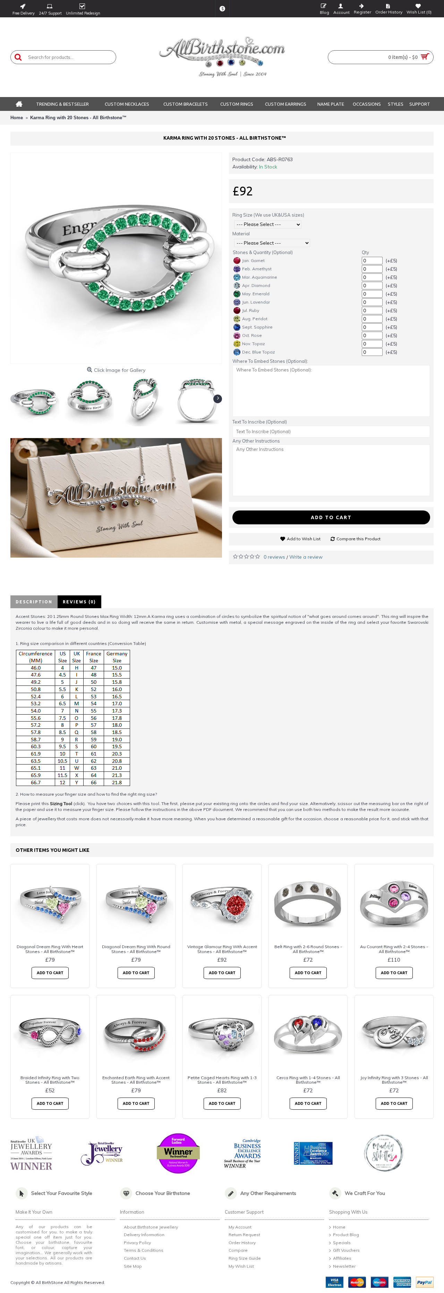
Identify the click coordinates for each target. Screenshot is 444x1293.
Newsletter (344, 1266)
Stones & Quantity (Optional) (263, 252)
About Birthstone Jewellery (151, 1227)
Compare (238, 1250)
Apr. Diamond (256, 285)
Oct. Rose (252, 335)
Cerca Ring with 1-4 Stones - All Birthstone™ (308, 1080)
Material (241, 233)
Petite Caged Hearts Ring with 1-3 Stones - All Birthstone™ (222, 1080)
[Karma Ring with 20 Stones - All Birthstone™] (116, 258)
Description (34, 602)
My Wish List (241, 1266)
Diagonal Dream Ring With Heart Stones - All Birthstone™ (50, 949)
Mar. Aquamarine (259, 277)
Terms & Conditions (143, 1250)
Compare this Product (358, 538)
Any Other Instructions (256, 441)
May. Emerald (256, 293)
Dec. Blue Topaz (258, 352)
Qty (365, 252)
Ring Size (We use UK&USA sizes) (268, 215)
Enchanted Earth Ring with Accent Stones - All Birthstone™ (136, 1080)
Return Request (244, 1235)
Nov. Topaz (253, 343)
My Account (240, 1227)
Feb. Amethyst (257, 268)
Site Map (133, 1266)
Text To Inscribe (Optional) (259, 422)
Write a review (306, 557)
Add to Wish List (304, 538)
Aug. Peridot (254, 318)
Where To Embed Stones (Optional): (270, 361)
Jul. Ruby (250, 310)
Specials (342, 1242)
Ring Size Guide (245, 1258)
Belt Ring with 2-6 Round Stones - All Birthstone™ (308, 949)
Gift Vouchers (346, 1250)
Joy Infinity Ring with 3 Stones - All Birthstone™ (394, 1080)
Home (339, 1227)
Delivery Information (144, 1235)
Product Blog (346, 1235)
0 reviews (274, 557)
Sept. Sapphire (257, 327)
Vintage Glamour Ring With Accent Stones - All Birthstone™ (222, 949)
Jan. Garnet (253, 260)
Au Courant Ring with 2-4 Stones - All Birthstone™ (394, 949)
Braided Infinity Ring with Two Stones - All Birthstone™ (49, 1080)
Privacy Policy (137, 1242)
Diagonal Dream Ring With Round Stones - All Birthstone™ (136, 949)
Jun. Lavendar (256, 302)
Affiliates (342, 1258)
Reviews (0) (79, 602)
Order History (242, 1242)
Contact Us (135, 1258)
